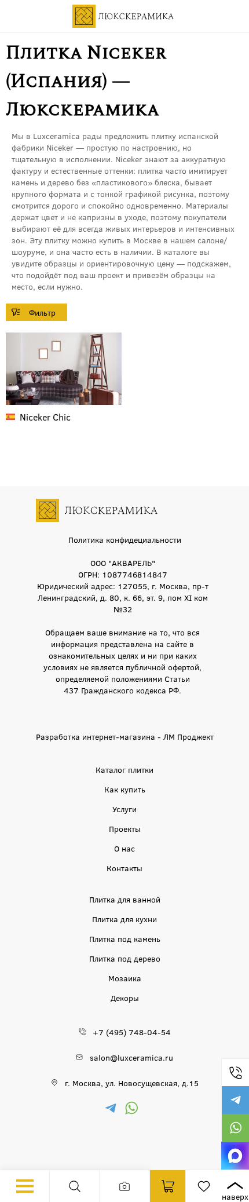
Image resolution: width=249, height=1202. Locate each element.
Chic (45, 417)
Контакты (124, 868)
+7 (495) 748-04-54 (235, 1072)
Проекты (125, 828)
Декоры (125, 997)
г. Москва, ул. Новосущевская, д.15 (132, 1082)
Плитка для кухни (124, 919)
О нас (124, 848)
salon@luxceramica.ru (131, 1057)
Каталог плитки (124, 769)
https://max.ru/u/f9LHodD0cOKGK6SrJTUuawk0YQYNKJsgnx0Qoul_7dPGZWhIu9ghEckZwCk (235, 1156)
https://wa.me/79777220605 (235, 1128)
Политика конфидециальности (124, 539)
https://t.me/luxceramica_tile (235, 1100)
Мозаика (124, 978)
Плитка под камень (124, 938)
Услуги (124, 808)
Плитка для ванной (124, 899)
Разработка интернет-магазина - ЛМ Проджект (125, 736)
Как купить (124, 789)
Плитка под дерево (124, 958)
